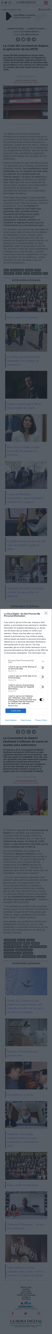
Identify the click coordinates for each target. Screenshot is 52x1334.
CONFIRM (16, 711)
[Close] (46, 613)
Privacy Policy (41, 720)
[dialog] (26, 667)
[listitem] (26, 661)
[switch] (42, 667)
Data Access (26, 720)
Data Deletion (11, 720)
